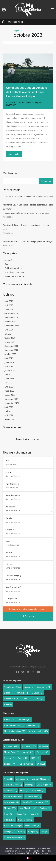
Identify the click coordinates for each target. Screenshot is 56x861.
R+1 (35, 758)
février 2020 (9, 419)
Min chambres (11, 507)
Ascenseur (11, 746)
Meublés (33, 725)
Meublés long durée (15, 731)
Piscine (23, 758)
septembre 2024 (11, 325)
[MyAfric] (28, 16)
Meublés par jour (38, 731)
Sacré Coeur (25, 820)
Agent (7, 541)
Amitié (8, 779)
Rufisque (9, 820)
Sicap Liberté (32, 825)
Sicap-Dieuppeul (13, 825)
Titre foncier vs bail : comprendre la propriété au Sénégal (27, 241)
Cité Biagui (22, 779)
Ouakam (45, 808)
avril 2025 (8, 305)
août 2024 (8, 330)
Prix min (8, 553)
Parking (42, 752)
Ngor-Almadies (27, 808)
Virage (33, 831)
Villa (8, 704)
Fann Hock (38, 790)
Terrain (39, 698)
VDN (21, 831)
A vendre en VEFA (14, 725)
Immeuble (22, 693)
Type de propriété (12, 484)
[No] (52, 853)
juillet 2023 (9, 362)
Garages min (10, 530)
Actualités (8, 260)
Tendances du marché (14, 276)
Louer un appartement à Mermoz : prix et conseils (27, 213)
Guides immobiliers (13, 268)
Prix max (9, 564)
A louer (9, 719)
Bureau (28, 687)
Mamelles (42, 802)
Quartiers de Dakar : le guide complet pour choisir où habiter (26, 227)
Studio (26, 698)
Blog (36, 102)
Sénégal (9, 831)
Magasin (37, 693)
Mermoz (10, 808)
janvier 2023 (9, 370)
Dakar (29, 785)
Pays (7, 461)
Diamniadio (10, 790)
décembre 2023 (11, 346)
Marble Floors (11, 752)
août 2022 (8, 374)
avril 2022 (8, 387)
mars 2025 (9, 309)
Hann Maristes (33, 796)
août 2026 (8, 301)
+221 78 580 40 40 (15, 22)
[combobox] (28, 465)
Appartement (12, 687)
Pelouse (9, 758)
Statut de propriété (12, 495)
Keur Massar (11, 802)
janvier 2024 (9, 342)
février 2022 (9, 395)
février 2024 (9, 338)
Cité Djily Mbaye (40, 779)
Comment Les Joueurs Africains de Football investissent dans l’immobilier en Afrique (27, 92)
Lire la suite (14, 154)
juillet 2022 (9, 378)
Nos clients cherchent (14, 272)
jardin (43, 746)
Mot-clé (8, 472)
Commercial (43, 687)
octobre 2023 (10, 354)
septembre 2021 (11, 403)
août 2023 (8, 358)
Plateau (21, 814)
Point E (35, 814)
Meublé (28, 752)
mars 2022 (9, 391)
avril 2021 (8, 415)
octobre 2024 (10, 321)
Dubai (24, 790)
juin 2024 (8, 334)
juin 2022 (8, 383)
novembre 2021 (11, 399)
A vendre (25, 719)
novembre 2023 (11, 350)
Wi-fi (41, 764)
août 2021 (8, 407)
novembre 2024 (11, 317)
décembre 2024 (11, 313)
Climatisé (29, 746)
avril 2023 (8, 366)
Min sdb (8, 518)
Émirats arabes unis (14, 837)
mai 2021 (8, 411)
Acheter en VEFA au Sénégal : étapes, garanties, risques (28, 205)
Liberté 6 (27, 802)
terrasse (9, 764)
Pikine (8, 814)
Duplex (8, 693)
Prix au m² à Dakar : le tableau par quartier (24, 196)
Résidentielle (11, 698)
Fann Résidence (13, 796)
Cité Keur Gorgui (13, 785)
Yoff (44, 831)
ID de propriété (11, 599)
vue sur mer (26, 764)
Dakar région (44, 785)
